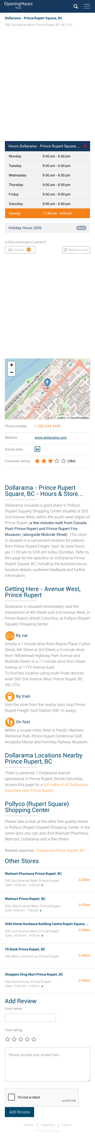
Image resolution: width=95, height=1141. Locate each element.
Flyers (66, 1125)
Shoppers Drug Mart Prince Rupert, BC (34, 974)
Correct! (21, 250)
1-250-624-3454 (47, 426)
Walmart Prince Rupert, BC (25, 899)
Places (29, 1125)
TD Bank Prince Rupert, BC (25, 949)
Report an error (78, 250)
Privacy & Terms (47, 1131)
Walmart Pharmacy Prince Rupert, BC (33, 874)
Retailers (48, 1125)
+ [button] (11, 365)
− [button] (11, 372)
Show (81, 228)
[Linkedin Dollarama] (37, 449)
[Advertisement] (47, 88)
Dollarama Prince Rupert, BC (60, 850)
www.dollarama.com (51, 437)
